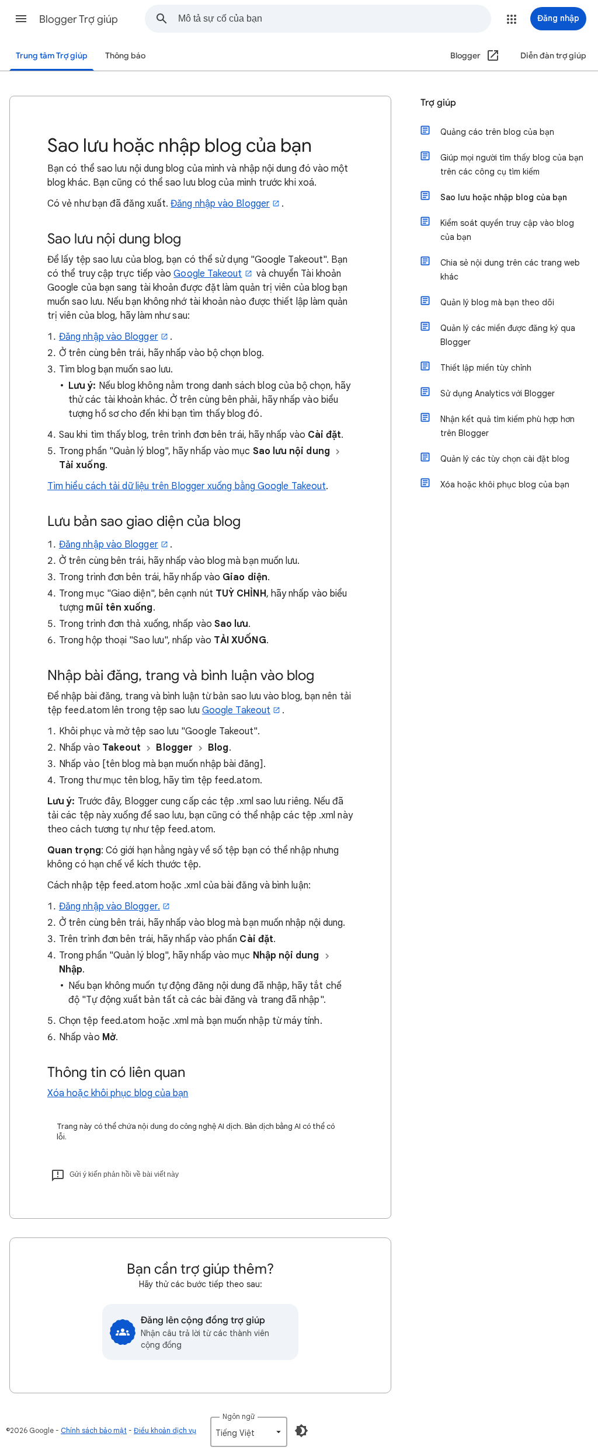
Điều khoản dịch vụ (165, 1430)
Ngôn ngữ (238, 1416)
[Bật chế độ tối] (301, 1431)
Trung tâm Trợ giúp (52, 56)
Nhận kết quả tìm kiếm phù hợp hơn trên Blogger (507, 426)
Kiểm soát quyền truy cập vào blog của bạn (507, 230)
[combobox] (334, 18)
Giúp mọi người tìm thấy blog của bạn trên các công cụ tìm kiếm (511, 164)
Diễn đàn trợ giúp (553, 56)
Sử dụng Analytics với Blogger (497, 393)
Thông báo (125, 56)
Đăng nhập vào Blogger (220, 204)
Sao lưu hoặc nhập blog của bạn (503, 197)
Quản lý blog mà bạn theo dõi (497, 302)
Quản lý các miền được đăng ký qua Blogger (507, 335)
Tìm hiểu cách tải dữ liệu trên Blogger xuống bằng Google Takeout (186, 486)
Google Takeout (207, 274)
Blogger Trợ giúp (78, 19)
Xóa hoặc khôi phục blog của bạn (117, 1093)
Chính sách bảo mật (94, 1430)
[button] (21, 19)
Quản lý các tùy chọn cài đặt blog (504, 459)
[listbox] (248, 1432)
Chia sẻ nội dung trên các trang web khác (510, 269)
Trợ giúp (438, 103)
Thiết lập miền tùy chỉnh (485, 367)
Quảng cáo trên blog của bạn (497, 132)
